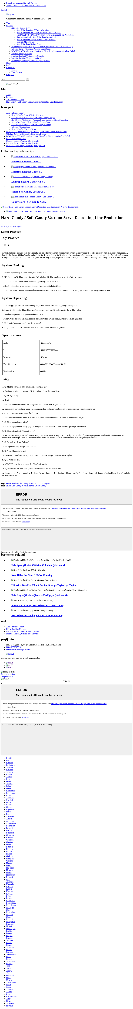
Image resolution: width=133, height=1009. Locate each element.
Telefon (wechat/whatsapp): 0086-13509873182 (26, 5)
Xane (8, 23)
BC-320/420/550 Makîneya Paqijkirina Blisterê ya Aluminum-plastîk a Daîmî (43, 51)
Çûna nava (10, 67)
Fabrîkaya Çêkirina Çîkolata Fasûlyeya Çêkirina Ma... (40, 595)
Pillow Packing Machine (21, 53)
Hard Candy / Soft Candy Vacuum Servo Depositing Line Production (45, 35)
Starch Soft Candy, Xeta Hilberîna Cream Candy (37, 37)
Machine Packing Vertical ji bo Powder (27, 58)
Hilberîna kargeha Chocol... (26, 161)
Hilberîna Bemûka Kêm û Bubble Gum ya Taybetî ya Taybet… (45, 585)
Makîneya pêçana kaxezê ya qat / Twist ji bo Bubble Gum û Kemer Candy (42, 46)
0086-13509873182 (14, 647)
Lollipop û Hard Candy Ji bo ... (28, 181)
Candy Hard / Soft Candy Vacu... (29, 201)
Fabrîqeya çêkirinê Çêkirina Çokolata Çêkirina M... (39, 565)
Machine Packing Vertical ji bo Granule (27, 56)
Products (9, 25)
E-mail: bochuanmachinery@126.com (21, 3)
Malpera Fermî (7, 676)
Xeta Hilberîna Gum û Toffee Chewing (33, 30)
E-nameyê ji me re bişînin (11, 226)
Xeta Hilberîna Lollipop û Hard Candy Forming (36, 39)
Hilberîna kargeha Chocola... (26, 171)
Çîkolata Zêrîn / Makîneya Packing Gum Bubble (31, 49)
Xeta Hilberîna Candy (20, 28)
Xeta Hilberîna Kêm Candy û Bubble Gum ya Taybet (39, 32)
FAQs (8, 65)
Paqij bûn (10, 74)
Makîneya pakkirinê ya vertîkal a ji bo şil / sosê (30, 60)
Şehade (14, 70)
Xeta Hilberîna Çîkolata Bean (29, 44)
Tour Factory (16, 72)
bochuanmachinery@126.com (18, 649)
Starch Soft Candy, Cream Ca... (28, 191)
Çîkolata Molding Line (26, 42)
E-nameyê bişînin (8, 674)
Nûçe (8, 63)
